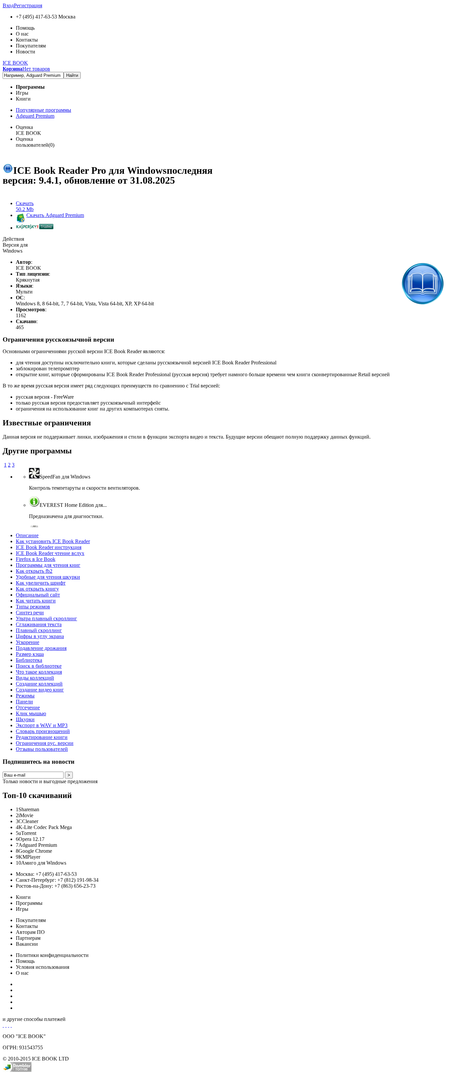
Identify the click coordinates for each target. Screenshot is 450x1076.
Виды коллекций (35, 678)
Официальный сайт (38, 595)
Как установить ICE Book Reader (53, 541)
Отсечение (28, 707)
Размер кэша (30, 654)
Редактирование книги (42, 737)
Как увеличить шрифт (41, 583)
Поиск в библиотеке (39, 666)
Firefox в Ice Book (35, 559)
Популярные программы (43, 110)
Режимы (25, 695)
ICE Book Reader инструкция (48, 547)
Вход (8, 5)
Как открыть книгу (37, 589)
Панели (24, 701)
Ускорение (27, 642)
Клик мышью (31, 713)
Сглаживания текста (39, 624)
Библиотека (29, 660)
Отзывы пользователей (42, 749)
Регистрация (28, 5)
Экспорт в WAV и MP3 (42, 725)
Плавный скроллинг (39, 630)
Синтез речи (30, 612)
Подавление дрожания (41, 648)
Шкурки (25, 719)
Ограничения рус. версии (44, 743)
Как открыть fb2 (34, 571)
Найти (72, 75)
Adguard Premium (35, 116)
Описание (27, 535)
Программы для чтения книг (48, 565)
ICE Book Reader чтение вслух (50, 553)
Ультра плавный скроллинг (46, 618)
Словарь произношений (43, 731)
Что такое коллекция (39, 672)
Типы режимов (33, 606)
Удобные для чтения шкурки (48, 577)
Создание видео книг (40, 689)
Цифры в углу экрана (40, 636)
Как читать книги (36, 600)
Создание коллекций (39, 684)
